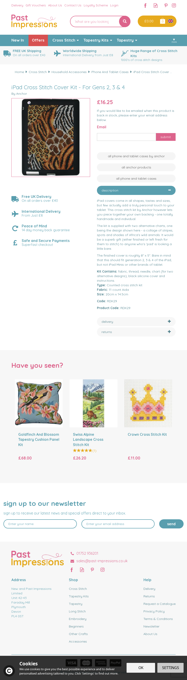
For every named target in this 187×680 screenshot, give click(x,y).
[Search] (124, 21)
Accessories (78, 641)
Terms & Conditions (158, 619)
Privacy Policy (154, 611)
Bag (162, 21)
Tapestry (75, 604)
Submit (166, 137)
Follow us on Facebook (145, 5)
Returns (149, 596)
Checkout (148, 21)
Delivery (149, 589)
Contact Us (72, 5)
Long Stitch (77, 611)
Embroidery (77, 619)
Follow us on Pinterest (166, 5)
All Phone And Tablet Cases (136, 178)
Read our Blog (155, 5)
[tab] (136, 190)
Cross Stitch (78, 589)
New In (17, 40)
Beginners (76, 626)
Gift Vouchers (36, 5)
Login (114, 5)
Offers (38, 40)
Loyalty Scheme (96, 5)
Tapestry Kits (79, 596)
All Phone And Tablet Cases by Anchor (136, 156)
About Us (150, 634)
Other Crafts (78, 634)
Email (101, 127)
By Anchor (19, 94)
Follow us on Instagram (174, 5)
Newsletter (151, 626)
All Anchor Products (136, 167)
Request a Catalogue (159, 604)
